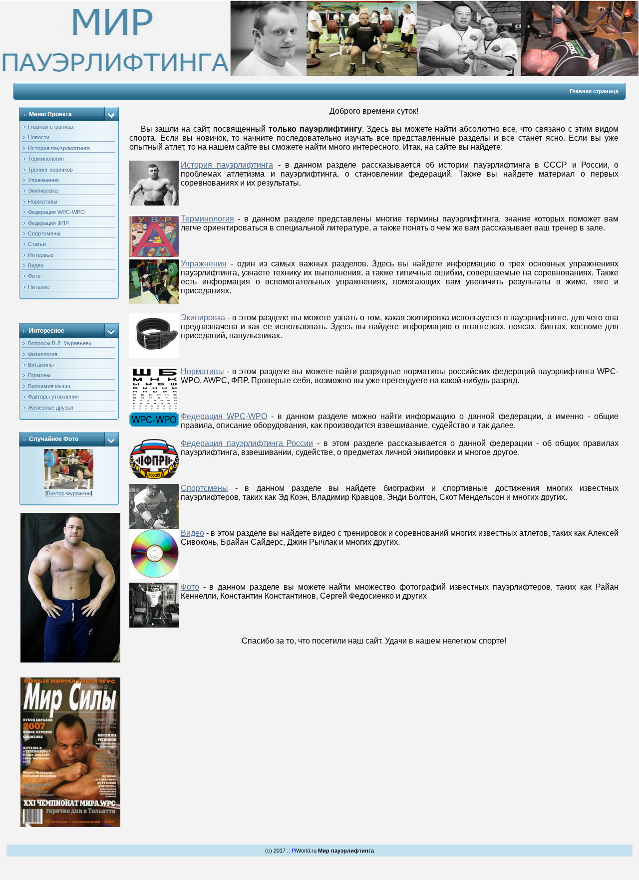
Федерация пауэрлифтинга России (247, 443)
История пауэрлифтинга (227, 165)
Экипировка (203, 317)
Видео (192, 533)
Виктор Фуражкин (69, 493)
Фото (190, 587)
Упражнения (204, 263)
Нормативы (202, 371)
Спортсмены (204, 488)
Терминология (207, 219)
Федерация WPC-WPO (224, 416)
